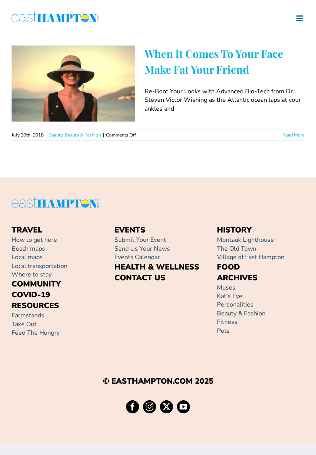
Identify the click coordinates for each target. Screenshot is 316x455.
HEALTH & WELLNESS (156, 267)
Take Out (24, 324)
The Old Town (236, 248)
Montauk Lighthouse (245, 240)
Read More (293, 135)
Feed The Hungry (36, 333)
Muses (226, 287)
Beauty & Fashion (81, 104)
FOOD (228, 267)
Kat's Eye (229, 296)
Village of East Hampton (250, 257)
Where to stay (32, 274)
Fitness (227, 322)
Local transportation (39, 266)
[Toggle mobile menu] (300, 18)
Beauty (54, 104)
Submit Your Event (140, 240)
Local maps (27, 257)
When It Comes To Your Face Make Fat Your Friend (62, 69)
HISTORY (234, 230)
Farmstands (28, 315)
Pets (223, 331)
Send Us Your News (142, 248)
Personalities (235, 304)
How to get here (34, 240)
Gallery (84, 69)
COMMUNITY (36, 284)
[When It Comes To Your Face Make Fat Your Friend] (73, 84)
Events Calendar (137, 257)
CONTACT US (139, 278)
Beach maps (28, 248)
